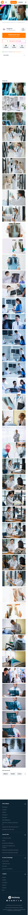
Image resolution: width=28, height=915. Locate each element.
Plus (3, 893)
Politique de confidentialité (14, 913)
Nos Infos (4, 869)
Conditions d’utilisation (13, 912)
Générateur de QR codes (8, 830)
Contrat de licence (6, 839)
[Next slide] (22, 773)
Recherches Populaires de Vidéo (10, 855)
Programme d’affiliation (7, 844)
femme (20, 773)
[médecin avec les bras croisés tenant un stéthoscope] (13, 433)
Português (4, 885)
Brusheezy (4, 806)
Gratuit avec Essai (14, 35)
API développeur (6, 819)
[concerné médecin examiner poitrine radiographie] (13, 118)
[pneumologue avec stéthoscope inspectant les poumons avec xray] (13, 449)
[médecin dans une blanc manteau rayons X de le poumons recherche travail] (13, 261)
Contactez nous (6, 866)
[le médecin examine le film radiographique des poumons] (13, 245)
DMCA (3, 841)
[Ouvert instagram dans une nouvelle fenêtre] (8, 903)
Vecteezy (4, 809)
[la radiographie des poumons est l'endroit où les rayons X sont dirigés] (13, 594)
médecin (5, 773)
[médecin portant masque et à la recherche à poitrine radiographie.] (13, 133)
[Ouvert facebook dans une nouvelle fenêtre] (6, 903)
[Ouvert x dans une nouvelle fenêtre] (18, 903)
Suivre (23, 30)
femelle (13, 773)
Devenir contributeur (7, 871)
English (4, 880)
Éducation (4, 816)
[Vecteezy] (2, 2)
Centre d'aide (5, 864)
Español (4, 882)
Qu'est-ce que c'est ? (17, 51)
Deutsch (4, 888)
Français (4, 890)
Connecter (20, 2)
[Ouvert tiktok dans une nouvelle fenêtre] (15, 903)
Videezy (4, 811)
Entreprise (4, 814)
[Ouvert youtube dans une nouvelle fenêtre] (20, 903)
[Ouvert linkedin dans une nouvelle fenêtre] (11, 903)
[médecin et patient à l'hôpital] (13, 417)
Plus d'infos (6, 54)
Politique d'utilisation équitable (13, 914)
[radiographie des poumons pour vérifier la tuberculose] (13, 229)
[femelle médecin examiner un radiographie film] (13, 88)
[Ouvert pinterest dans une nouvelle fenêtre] (13, 903)
